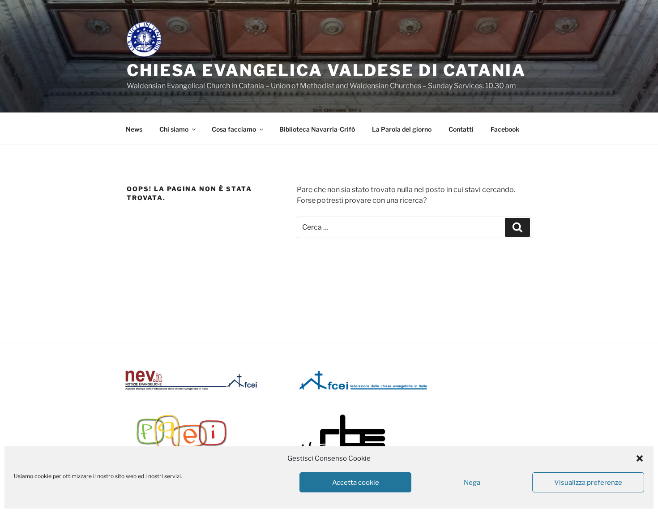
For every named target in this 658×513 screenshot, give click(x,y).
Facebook (505, 129)
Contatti (461, 129)
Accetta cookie (355, 483)
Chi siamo (173, 129)
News (134, 129)
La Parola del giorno (402, 129)
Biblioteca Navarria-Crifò (317, 129)
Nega (472, 483)
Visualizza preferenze (588, 483)
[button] (639, 458)
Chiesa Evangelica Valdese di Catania (326, 70)
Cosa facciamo (234, 129)
